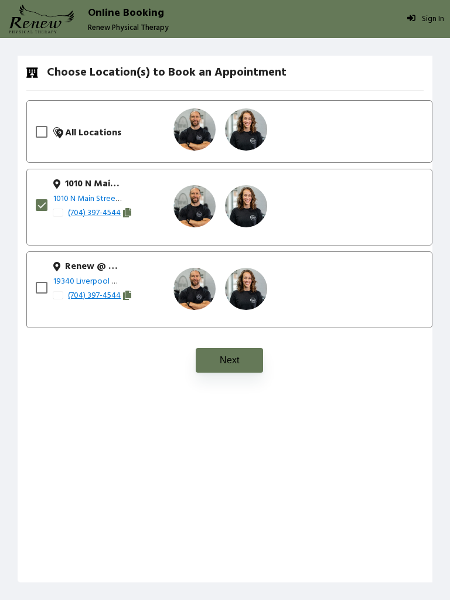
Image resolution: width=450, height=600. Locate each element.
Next (229, 360)
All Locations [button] (93, 133)
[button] (194, 129)
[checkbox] (44, 131)
